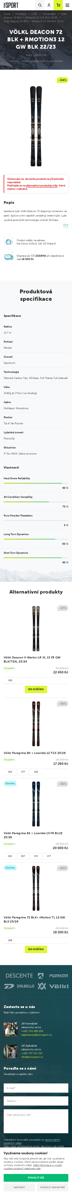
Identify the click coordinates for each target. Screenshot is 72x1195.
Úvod (7, 13)
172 (36, 856)
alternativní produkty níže (42, 185)
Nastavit (19, 1187)
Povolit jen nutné (52, 1187)
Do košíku (36, 689)
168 (10, 940)
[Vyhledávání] (39, 5)
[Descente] (19, 975)
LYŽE (34, 13)
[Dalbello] (19, 986)
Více (65, 224)
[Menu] (67, 5)
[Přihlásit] (49, 5)
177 (23, 771)
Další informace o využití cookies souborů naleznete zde (33, 1167)
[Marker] (53, 976)
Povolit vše (36, 1177)
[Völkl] (53, 986)
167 (23, 856)
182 (10, 680)
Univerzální (49, 13)
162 (10, 771)
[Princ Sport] (11, 5)
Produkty (21, 13)
